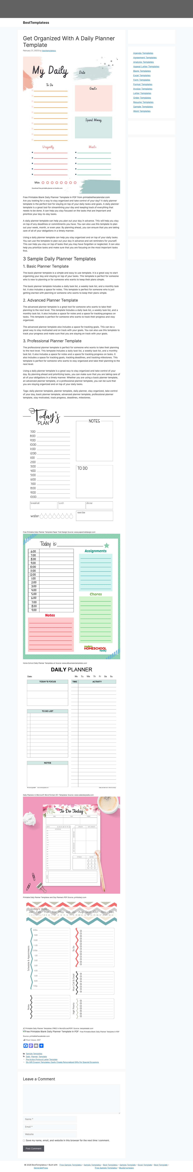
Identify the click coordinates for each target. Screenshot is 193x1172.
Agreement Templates (145, 57)
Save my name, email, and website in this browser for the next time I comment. (68, 1140)
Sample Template (128, 1165)
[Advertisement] (151, 188)
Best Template (161, 1165)
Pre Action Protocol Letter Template (41, 1059)
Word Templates (141, 111)
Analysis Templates (143, 62)
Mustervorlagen (126, 1168)
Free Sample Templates (71, 1165)
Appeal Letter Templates (146, 66)
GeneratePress (41, 1168)
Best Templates (110, 1165)
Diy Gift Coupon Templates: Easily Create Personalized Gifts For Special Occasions (62, 1062)
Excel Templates (141, 75)
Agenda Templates (143, 53)
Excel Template (145, 1165)
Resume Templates (143, 102)
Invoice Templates (142, 88)
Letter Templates (142, 93)
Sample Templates (34, 1054)
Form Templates (141, 80)
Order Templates (142, 97)
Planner (34, 1056)
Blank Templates (142, 71)
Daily (28, 1056)
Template (43, 1056)
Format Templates (142, 84)
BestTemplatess (36, 23)
